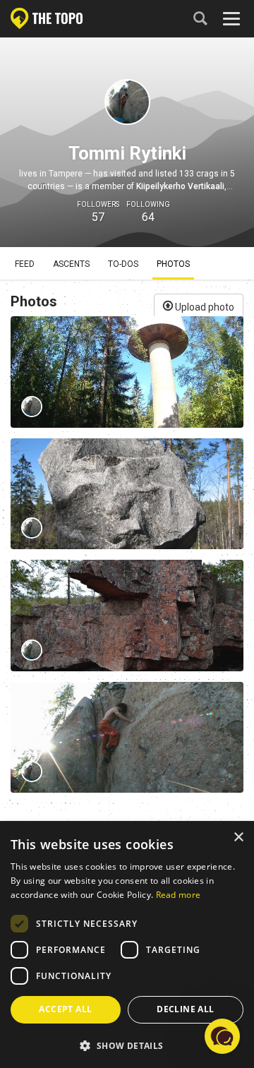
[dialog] (127, 945)
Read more (178, 895)
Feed (25, 264)
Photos (173, 264)
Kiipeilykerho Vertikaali (180, 186)
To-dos (123, 264)
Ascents (71, 264)
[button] (127, 1045)
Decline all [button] (185, 1009)
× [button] (238, 837)
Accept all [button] (65, 1009)
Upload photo (203, 307)
